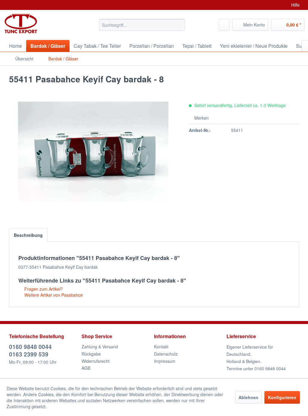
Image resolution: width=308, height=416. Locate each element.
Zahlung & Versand (100, 347)
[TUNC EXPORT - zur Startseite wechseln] (21, 23)
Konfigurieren (282, 397)
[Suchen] (179, 25)
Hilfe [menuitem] (295, 5)
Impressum (164, 361)
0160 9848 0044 (30, 347)
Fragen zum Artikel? (43, 289)
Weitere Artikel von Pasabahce (53, 295)
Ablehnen (248, 397)
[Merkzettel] (224, 25)
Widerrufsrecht (95, 361)
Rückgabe (91, 354)
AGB (86, 368)
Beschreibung (28, 235)
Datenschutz (166, 354)
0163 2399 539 (28, 354)
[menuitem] (142, 25)
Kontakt (161, 347)
